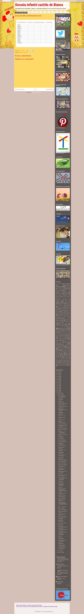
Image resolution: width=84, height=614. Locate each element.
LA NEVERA (60, 487)
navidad (68, 347)
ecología (60, 306)
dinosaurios (61, 305)
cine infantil (66, 293)
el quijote (58, 312)
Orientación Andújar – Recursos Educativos (61, 557)
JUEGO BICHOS (61, 457)
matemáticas (60, 344)
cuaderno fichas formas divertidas (62, 300)
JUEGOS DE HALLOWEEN (61, 538)
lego (63, 336)
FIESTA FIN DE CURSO (62, 429)
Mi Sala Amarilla (60, 564)
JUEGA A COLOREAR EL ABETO (62, 467)
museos (57, 347)
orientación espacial (66, 349)
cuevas (66, 301)
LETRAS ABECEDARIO (62, 516)
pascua (67, 350)
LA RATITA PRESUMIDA (62, 509)
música (62, 347)
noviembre (60, 394)
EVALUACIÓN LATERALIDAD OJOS (62, 529)
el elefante (67, 310)
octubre (59, 550)
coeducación (65, 294)
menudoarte (68, 345)
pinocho (57, 353)
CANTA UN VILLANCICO (62, 464)
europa (69, 315)
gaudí (66, 320)
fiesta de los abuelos (59, 319)
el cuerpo (62, 310)
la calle (61, 330)
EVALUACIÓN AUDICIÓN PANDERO (62, 459)
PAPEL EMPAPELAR (62, 498)
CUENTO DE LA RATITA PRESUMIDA (62, 472)
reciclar (63, 356)
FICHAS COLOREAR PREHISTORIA (62, 546)
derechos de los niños (62, 304)
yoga (69, 365)
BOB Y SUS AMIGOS (62, 506)
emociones (68, 314)
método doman (60, 346)
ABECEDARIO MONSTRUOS (61, 534)
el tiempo (63, 312)
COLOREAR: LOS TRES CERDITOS (62, 426)
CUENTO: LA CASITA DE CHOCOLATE (62, 496)
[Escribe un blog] (30, 50)
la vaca (60, 333)
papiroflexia (63, 350)
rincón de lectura (65, 358)
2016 (58, 387)
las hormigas (61, 334)
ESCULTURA (60, 473)
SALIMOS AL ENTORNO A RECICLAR (62, 407)
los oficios (66, 339)
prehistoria (61, 354)
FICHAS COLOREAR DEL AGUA (62, 514)
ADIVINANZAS (60, 524)
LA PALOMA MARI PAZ (62, 441)
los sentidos (62, 341)
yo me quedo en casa (62, 365)
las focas (57, 334)
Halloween (58, 323)
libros (66, 337)
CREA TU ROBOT (61, 508)
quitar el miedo (63, 355)
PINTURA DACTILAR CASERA (62, 450)
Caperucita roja (59, 292)
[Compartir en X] (31, 50)
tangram (57, 362)
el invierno (58, 311)
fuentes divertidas (60, 320)
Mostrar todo (68, 585)
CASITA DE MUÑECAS (62, 461)
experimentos (58, 317)
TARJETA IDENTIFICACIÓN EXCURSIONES (61, 432)
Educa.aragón (65, 306)
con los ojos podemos (64, 298)
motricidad (66, 346)
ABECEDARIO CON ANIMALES (61, 518)
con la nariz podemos (60, 297)
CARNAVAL (60, 536)
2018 (58, 384)
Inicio (35, 89)
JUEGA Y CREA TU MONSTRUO (61, 455)
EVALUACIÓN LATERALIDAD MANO (62, 527)
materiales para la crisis (60, 345)
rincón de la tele (58, 358)
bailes (61, 289)
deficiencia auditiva (61, 303)
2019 (58, 382)
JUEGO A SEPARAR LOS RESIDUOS (61, 397)
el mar (66, 311)
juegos (68, 326)
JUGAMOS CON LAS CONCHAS (62, 500)
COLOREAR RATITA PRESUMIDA (61, 469)
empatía (59, 315)
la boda (57, 330)
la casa (66, 330)
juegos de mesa (59, 329)
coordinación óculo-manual (61, 299)
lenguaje (68, 336)
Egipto (61, 308)
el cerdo (58, 310)
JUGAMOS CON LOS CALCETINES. (62, 541)
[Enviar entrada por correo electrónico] (27, 50)
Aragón (64, 287)
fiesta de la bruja (66, 318)
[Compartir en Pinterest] (34, 50)
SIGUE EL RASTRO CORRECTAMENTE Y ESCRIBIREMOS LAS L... (62, 504)
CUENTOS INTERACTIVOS (61, 422)
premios (66, 354)
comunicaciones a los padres (61, 295)
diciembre (60, 393)
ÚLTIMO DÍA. (59, 582)
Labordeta (63, 333)
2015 (58, 388)
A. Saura (57, 283)
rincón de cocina (59, 357)
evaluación (21, 52)
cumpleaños (58, 302)
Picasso (57, 351)
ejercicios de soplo (63, 309)
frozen (69, 319)
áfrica (67, 286)
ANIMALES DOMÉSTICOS (61, 402)
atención (65, 288)
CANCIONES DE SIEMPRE (61, 453)
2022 (58, 377)
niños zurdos (61, 348)
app (60, 287)
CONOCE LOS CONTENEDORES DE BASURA (62, 409)
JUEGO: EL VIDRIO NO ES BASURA (62, 404)
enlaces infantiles (64, 315)
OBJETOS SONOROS (62, 463)
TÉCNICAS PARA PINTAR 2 (61, 448)
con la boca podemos (66, 296)
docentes (68, 305)
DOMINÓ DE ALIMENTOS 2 (61, 437)
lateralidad (25, 52)
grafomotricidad (63, 321)
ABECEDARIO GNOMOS (60, 413)
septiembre (60, 552)
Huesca (66, 323)
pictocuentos (58, 352)
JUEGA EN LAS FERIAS (62, 434)
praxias (57, 354)
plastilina (67, 353)
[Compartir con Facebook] (32, 50)
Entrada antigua (49, 89)
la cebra (66, 331)
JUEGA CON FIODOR (62, 523)
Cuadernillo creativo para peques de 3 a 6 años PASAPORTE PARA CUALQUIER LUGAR (63, 559)
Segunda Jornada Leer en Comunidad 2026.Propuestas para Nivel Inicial (63, 566)
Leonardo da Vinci (61, 337)
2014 (58, 390)
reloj (67, 356)
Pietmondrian (65, 352)
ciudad (57, 294)
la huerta (66, 332)
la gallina (62, 332)
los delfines (57, 339)
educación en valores (60, 307)
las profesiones (58, 335)
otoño (59, 350)
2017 (58, 385)
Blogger (52, 611)
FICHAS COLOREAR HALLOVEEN (62, 548)
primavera (57, 355)
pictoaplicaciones (64, 351)
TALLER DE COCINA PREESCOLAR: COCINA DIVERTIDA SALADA (62, 490)
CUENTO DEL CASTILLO (60, 482)
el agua (68, 309)
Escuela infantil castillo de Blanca (39, 4)
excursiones (66, 316)
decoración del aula (66, 302)
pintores (61, 353)
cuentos (57, 301)
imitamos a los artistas (61, 324)
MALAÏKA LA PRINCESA (61, 578)
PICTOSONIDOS (61, 438)
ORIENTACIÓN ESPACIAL (60, 521)
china (61, 293)
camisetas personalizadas (61, 291)
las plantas (66, 334)
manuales (64, 342)
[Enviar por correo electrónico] (29, 50)
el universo (68, 313)
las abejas (67, 333)
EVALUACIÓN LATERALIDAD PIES (62, 532)
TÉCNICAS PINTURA (62, 445)
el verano (59, 314)
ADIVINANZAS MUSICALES (61, 444)
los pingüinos (66, 340)
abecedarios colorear (65, 283)
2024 (58, 374)
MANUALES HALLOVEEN (61, 543)
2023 (58, 376)
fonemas (64, 319)
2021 (58, 379)
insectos (57, 325)
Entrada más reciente (19, 89)
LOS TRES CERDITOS (62, 423)
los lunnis (62, 339)
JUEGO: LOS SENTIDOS (60, 399)
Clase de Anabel (60, 581)
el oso (69, 311)
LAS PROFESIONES (62, 440)
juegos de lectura (63, 328)
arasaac (68, 287)
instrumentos (63, 325)
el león (63, 311)
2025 (58, 373)
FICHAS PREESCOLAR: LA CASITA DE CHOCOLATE (62, 478)
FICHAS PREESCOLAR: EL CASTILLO (62, 476)
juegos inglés (66, 329)
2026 (58, 371)
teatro (62, 362)
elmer (63, 314)
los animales (64, 338)
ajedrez (57, 287)
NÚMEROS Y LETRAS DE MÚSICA (62, 494)
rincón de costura (66, 357)
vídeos (68, 363)
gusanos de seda (64, 322)
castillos (57, 293)
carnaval (66, 292)
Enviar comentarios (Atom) (36, 92)
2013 (58, 391)
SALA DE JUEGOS (61, 419)
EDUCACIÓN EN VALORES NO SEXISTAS (61, 484)
